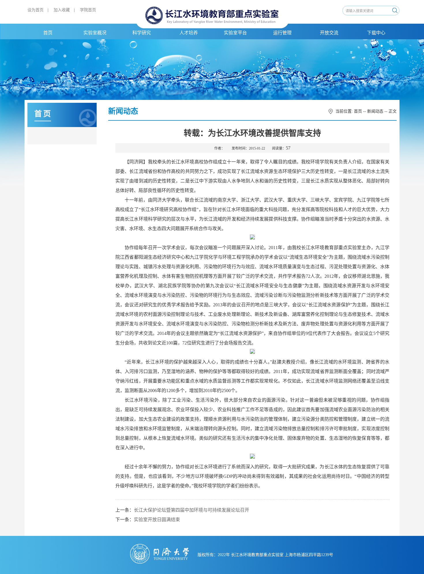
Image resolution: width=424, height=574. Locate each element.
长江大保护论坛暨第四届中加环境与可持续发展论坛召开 (191, 510)
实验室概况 (94, 32)
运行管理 (282, 32)
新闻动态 (375, 111)
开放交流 (329, 32)
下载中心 (376, 32)
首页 (47, 32)
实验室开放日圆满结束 (157, 519)
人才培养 (188, 32)
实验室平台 (235, 32)
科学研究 (141, 32)
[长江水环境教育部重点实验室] (212, 16)
